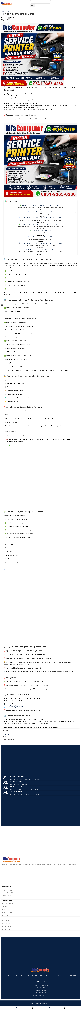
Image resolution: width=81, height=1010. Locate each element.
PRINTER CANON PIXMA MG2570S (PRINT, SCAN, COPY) (41, 214)
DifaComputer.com (45, 1003)
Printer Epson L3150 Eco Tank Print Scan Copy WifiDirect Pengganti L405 (40, 227)
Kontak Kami (6, 915)
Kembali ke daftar (6, 735)
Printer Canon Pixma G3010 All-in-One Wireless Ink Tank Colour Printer (40, 208)
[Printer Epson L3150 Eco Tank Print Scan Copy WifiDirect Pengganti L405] (40, 224)
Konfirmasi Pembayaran (9, 926)
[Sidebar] (2, 305)
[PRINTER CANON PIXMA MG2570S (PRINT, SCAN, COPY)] (40, 211)
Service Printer (5, 11)
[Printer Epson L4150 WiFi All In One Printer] (40, 237)
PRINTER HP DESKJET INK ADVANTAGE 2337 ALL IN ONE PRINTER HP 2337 (40, 220)
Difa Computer (14, 18)
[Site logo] (6, 3)
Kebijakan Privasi (7, 909)
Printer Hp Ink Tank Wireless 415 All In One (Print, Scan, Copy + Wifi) (40, 252)
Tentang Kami (6, 906)
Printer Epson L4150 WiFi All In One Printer (40, 239)
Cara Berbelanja (7, 920)
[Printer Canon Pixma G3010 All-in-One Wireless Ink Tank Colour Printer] (40, 205)
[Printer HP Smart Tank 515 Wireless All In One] (40, 243)
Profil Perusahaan (7, 903)
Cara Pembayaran (7, 923)
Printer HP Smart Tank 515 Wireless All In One (41, 245)
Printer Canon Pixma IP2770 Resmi (40, 233)
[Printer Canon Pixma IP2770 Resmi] (40, 230)
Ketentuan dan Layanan (9, 912)
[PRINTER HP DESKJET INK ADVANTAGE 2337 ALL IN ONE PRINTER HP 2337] (40, 218)
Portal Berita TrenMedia (9, 929)
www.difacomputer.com (18, 708)
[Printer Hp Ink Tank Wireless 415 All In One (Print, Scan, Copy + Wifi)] (40, 249)
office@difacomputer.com (17, 706)
